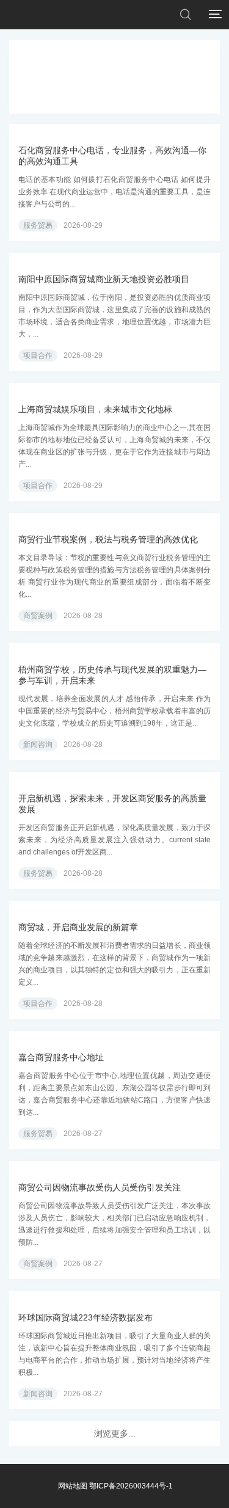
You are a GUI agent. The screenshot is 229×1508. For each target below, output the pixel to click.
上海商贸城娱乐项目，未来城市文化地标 (95, 409)
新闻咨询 (38, 744)
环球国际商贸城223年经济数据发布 (85, 1317)
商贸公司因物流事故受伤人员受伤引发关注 (99, 1187)
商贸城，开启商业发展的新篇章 (78, 927)
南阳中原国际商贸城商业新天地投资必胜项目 (103, 279)
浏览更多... (115, 1433)
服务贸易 (38, 225)
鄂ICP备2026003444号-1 (131, 1486)
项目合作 (38, 355)
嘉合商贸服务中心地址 (61, 1057)
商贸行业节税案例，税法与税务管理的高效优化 (108, 539)
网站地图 (72, 1486)
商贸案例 (38, 615)
